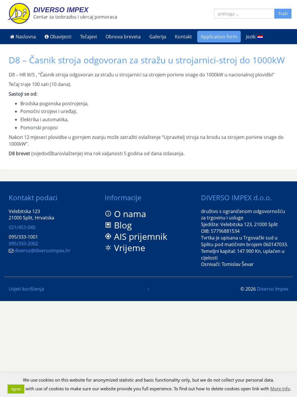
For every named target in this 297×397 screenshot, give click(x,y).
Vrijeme (129, 248)
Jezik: (252, 36)
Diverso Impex (60, 10)
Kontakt (183, 36)
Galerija (157, 36)
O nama (130, 214)
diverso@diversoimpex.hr (42, 250)
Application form (219, 36)
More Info (280, 388)
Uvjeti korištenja (26, 289)
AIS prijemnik (140, 236)
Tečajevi (88, 36)
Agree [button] (16, 388)
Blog (123, 225)
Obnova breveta (123, 36)
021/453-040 (22, 227)
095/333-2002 (23, 243)
